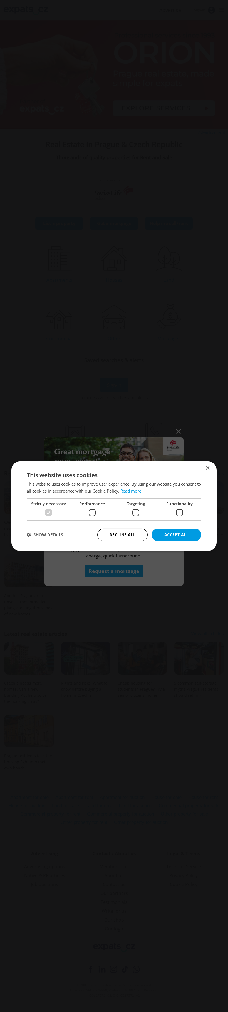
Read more (130, 491)
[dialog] (114, 506)
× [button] (207, 468)
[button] (45, 535)
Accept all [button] (176, 534)
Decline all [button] (122, 534)
